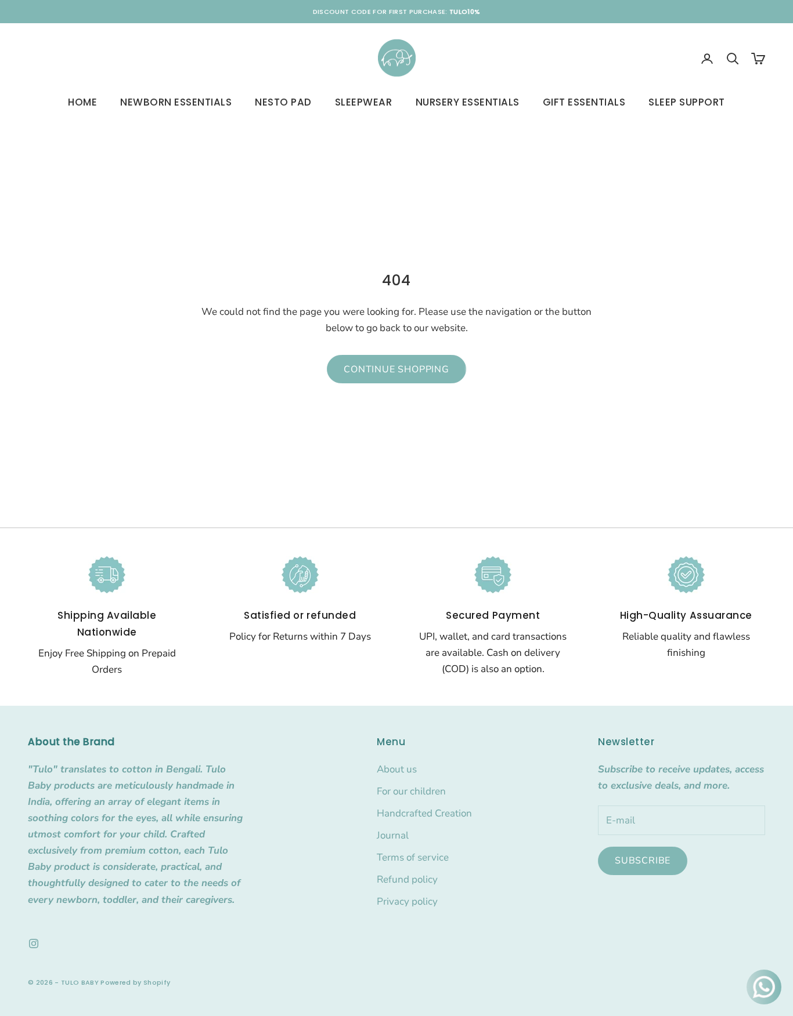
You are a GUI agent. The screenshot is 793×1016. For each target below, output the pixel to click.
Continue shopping (396, 369)
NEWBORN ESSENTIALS (176, 102)
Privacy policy (407, 901)
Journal (393, 835)
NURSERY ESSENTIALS (468, 102)
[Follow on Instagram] (33, 943)
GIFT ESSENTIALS (584, 102)
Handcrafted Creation (424, 813)
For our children (411, 791)
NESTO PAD (283, 102)
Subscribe (643, 860)
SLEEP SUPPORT (686, 102)
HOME (82, 102)
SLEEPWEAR (363, 102)
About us (397, 769)
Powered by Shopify (135, 982)
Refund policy (407, 879)
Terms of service (413, 857)
